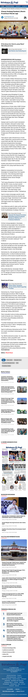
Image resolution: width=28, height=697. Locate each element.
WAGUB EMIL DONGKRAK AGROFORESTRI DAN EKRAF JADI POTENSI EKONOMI (13, 516)
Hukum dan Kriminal (6, 678)
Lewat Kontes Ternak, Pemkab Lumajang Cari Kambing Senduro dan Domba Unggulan (16, 619)
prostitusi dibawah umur (8, 363)
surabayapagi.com (9, 16)
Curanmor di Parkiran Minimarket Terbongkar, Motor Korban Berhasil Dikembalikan (7, 378)
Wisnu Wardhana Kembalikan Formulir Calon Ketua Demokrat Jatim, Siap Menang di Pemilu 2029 (16, 631)
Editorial (17, 685)
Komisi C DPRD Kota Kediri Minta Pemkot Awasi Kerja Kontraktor (13, 602)
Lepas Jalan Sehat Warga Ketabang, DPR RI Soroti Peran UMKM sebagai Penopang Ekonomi (14, 579)
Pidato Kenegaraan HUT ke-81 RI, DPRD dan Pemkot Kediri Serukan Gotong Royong (13, 595)
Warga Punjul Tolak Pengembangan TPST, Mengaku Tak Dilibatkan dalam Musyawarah (13, 572)
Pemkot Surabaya (9, 648)
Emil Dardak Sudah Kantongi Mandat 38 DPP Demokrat (14, 614)
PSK (17, 363)
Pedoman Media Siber (8, 691)
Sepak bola (7, 656)
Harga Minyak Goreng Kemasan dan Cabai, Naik (14, 523)
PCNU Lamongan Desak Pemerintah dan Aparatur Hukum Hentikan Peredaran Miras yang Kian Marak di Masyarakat (8, 389)
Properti (19, 675)
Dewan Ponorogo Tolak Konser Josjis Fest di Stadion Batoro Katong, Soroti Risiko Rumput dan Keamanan (8, 401)
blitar (5, 654)
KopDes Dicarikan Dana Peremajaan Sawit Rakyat (14, 529)
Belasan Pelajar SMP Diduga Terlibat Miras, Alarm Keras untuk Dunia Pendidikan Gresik (7, 420)
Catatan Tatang (16, 678)
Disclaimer (10, 689)
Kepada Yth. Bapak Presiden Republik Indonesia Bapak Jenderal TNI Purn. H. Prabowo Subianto (17, 217)
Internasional (13, 684)
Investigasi (23, 678)
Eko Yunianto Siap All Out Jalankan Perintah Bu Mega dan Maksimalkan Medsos (12, 587)
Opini (19, 684)
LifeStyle (16, 682)
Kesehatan (7, 680)
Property (18, 6)
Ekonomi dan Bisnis (11, 675)
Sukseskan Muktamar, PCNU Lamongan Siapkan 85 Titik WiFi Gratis (8, 411)
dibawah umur (17, 360)
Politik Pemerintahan (11, 677)
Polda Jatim (9, 360)
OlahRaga (21, 682)
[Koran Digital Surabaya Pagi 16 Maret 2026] (14, 468)
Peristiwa (19, 677)
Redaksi (17, 689)
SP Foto (23, 684)
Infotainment (6, 684)
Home (2, 6)
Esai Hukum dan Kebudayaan (17, 51)
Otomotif (24, 6)
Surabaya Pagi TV (8, 682)
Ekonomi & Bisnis (10, 6)
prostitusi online (6, 366)
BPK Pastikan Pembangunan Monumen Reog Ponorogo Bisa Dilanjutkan (15, 625)
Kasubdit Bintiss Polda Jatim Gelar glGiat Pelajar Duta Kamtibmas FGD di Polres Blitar (8, 430)
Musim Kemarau (9, 652)
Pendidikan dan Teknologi (17, 680)
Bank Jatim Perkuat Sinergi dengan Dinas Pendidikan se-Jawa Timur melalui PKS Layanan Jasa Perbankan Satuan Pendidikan (16, 638)
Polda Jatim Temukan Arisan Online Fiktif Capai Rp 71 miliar (17, 287)
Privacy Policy (20, 691)
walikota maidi (8, 650)
